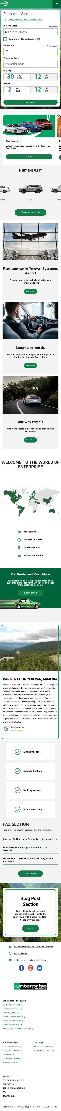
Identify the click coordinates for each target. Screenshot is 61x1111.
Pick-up (7, 71)
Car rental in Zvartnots (42, 1051)
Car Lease (7, 1054)
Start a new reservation (12, 1005)
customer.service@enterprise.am (30, 960)
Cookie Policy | (35, 1107)
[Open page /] (30, 989)
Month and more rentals (13, 1017)
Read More (30, 873)
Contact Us (8, 1084)
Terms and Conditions (14, 1088)
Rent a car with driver (12, 1021)
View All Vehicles (30, 212)
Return (7, 84)
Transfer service (10, 1062)
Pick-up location (12, 26)
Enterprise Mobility (13, 1080)
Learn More (29, 157)
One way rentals (9, 1013)
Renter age (9, 45)
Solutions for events (11, 1058)
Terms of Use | (9, 1107)
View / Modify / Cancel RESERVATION (25, 20)
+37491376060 (21, 953)
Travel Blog (9, 1096)
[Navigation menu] (56, 4)
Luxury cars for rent (11, 1025)
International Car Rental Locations (17, 1029)
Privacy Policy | (23, 1107)
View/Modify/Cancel (11, 1009)
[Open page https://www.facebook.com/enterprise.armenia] (21, 970)
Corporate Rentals (10, 1047)
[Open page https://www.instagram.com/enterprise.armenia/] (30, 970)
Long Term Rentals (11, 1051)
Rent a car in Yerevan (41, 1047)
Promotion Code (11, 58)
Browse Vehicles (30, 102)
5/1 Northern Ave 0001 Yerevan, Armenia (33, 947)
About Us (7, 1076)
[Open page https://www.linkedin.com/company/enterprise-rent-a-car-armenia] (39, 970)
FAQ (5, 1092)
